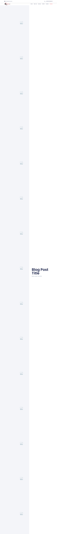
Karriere (51, 3)
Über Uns (35, 3)
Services (39, 3)
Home (32, 3)
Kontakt (47, 3)
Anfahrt (43, 3)
